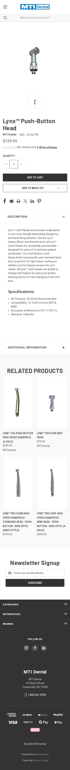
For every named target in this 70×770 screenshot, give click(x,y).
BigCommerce (41, 754)
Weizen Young (40, 760)
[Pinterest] (39, 201)
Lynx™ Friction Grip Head (49, 435)
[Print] (18, 201)
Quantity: (9, 155)
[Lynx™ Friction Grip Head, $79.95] (52, 402)
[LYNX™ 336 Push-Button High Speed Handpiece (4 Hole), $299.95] (18, 402)
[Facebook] (5, 201)
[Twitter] (25, 201)
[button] (46, 147)
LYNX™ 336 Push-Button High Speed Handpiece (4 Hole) (18, 437)
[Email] (11, 201)
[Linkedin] (32, 201)
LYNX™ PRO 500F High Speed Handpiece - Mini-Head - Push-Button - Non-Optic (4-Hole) (51, 522)
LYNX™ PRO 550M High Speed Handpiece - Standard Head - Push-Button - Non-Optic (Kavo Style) (17, 522)
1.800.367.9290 (37, 695)
